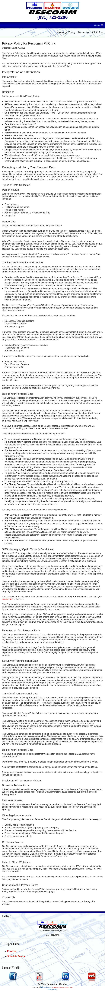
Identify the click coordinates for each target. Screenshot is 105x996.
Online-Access (46, 987)
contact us (7, 599)
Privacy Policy (52, 989)
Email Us (11, 951)
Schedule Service (16, 956)
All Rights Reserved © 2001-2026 (62, 987)
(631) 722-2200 (52, 17)
